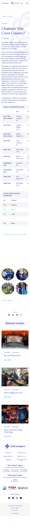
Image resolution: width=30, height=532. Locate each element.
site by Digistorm (15, 513)
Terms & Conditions (15, 508)
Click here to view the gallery (15, 234)
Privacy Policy (15, 510)
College (4, 23)
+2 (25, 292)
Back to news (7, 16)
